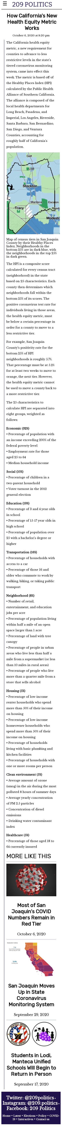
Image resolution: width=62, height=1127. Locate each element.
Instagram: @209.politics (30, 1103)
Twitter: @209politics (30, 1097)
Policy (42, 1115)
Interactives (25, 1119)
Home (7, 1115)
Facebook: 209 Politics (31, 1108)
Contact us (42, 1119)
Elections (29, 1115)
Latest (17, 1115)
